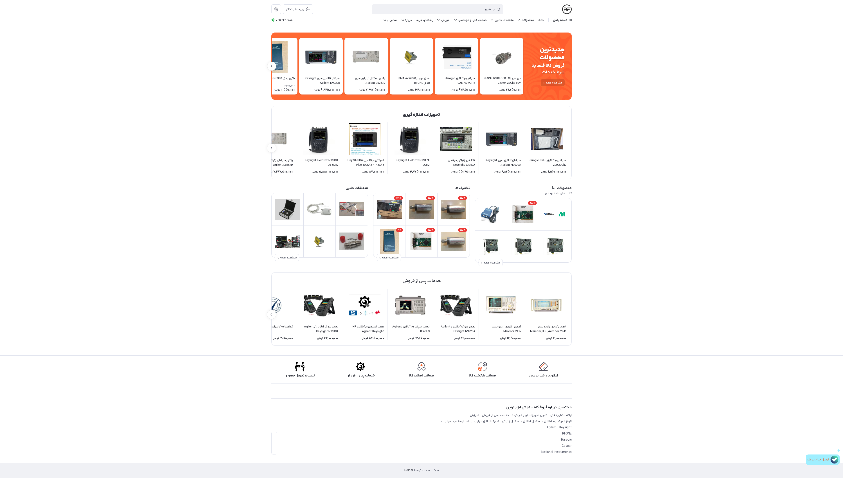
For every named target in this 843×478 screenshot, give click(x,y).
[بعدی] (271, 66)
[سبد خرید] (276, 9)
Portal (408, 470)
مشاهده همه (554, 83)
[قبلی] (523, 66)
